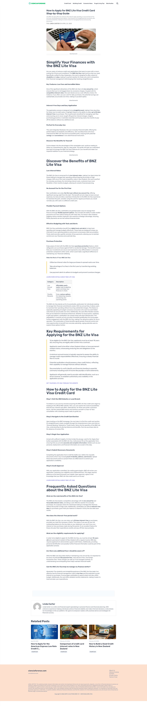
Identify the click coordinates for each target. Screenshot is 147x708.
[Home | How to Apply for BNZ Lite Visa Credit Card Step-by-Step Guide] (39, 3)
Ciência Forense (114, 672)
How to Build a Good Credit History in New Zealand (101, 645)
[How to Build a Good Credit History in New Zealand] (102, 638)
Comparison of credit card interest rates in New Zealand (72, 646)
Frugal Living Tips (99, 3)
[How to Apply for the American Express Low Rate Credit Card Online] (44, 638)
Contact (111, 673)
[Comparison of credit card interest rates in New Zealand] (73, 638)
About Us (112, 670)
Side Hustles (109, 3)
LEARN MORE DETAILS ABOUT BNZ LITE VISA (60, 277)
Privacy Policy (113, 675)
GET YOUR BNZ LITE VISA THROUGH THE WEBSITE (62, 383)
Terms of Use (113, 677)
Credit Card (67, 3)
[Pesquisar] (117, 3)
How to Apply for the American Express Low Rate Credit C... (44, 646)
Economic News (87, 3)
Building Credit (77, 3)
